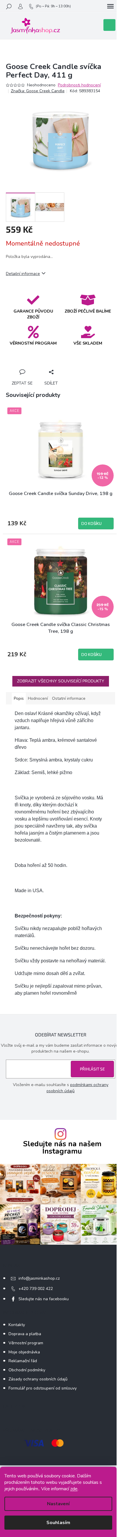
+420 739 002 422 (36, 1288)
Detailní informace (23, 273)
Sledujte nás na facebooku (44, 1299)
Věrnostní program (26, 1343)
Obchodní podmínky (27, 1370)
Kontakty (17, 1325)
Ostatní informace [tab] (68, 698)
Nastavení (58, 1504)
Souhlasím (58, 1522)
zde (74, 1489)
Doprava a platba (25, 1334)
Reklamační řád (23, 1361)
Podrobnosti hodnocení (79, 85)
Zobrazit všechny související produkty (60, 681)
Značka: (38, 91)
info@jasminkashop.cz (39, 1278)
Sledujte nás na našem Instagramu (62, 1147)
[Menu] (110, 6)
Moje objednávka (24, 1352)
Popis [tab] (19, 698)
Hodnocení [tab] (38, 698)
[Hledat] (9, 6)
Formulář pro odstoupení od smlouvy (43, 1388)
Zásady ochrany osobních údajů (38, 1379)
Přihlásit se (92, 1068)
